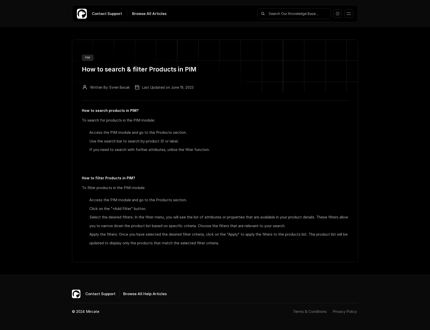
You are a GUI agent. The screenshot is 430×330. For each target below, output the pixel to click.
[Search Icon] (294, 13)
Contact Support (107, 13)
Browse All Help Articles (145, 293)
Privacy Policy (345, 311)
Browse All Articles (149, 13)
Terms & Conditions (310, 311)
